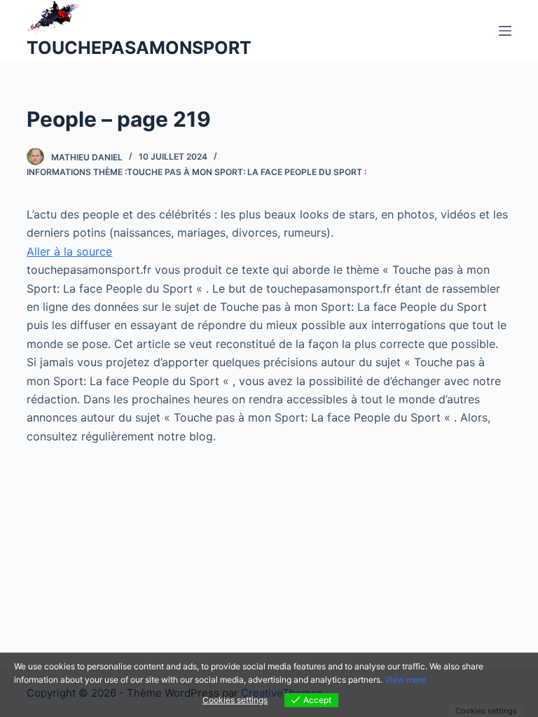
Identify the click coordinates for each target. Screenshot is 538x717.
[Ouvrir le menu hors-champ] (505, 31)
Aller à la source (69, 251)
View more (405, 679)
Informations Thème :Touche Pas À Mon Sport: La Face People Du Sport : (196, 172)
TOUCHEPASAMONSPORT (139, 47)
